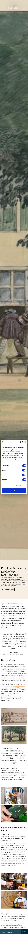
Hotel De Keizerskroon (19, 686)
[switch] (24, 470)
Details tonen (19, 485)
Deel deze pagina (9, 589)
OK (14, 490)
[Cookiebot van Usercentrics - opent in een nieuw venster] (20, 442)
